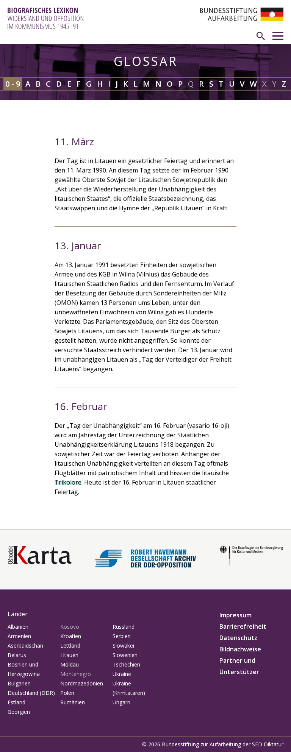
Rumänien (72, 702)
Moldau (69, 664)
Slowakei (123, 645)
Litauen (69, 655)
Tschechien (126, 664)
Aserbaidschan (25, 645)
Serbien (122, 636)
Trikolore (68, 482)
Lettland (70, 645)
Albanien (18, 626)
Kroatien (70, 636)
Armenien (19, 636)
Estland (16, 702)
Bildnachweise (240, 649)
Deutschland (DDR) (31, 692)
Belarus (17, 655)
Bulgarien (19, 683)
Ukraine (122, 673)
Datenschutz (238, 638)
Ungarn (121, 702)
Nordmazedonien (81, 683)
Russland (124, 626)
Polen (67, 692)
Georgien (19, 711)
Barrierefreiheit (242, 626)
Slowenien (125, 655)
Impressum (235, 615)
